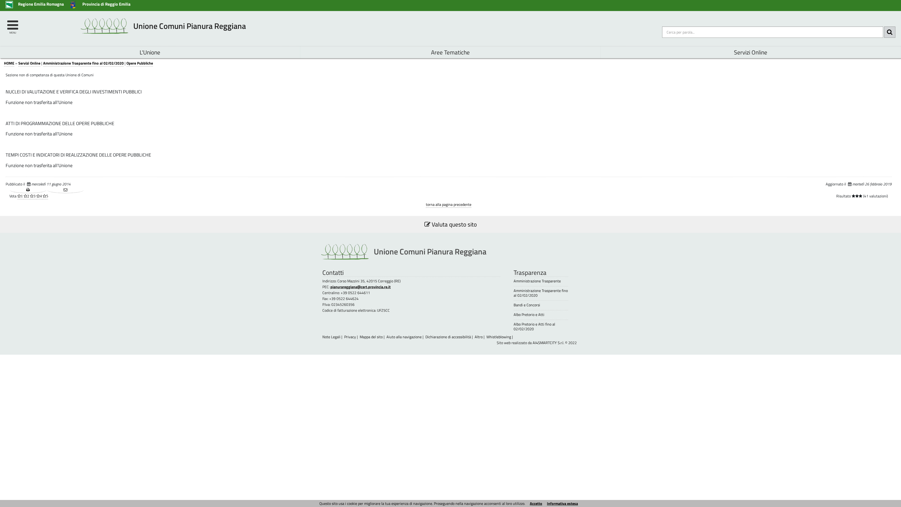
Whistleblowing (498, 337)
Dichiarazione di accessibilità (448, 337)
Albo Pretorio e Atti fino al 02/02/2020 (534, 326)
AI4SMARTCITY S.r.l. (548, 343)
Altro (479, 337)
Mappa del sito (371, 337)
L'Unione (150, 52)
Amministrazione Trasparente (537, 281)
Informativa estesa (562, 503)
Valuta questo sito (453, 224)
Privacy (350, 337)
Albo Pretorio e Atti (529, 314)
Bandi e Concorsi (527, 305)
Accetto (536, 503)
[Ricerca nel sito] (889, 32)
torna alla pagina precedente (448, 204)
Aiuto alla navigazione (404, 337)
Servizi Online (750, 52)
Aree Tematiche (450, 52)
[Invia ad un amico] (65, 190)
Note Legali (331, 337)
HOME (9, 63)
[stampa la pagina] (28, 190)
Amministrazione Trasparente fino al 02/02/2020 (83, 63)
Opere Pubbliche (139, 63)
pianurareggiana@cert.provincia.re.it (360, 287)
